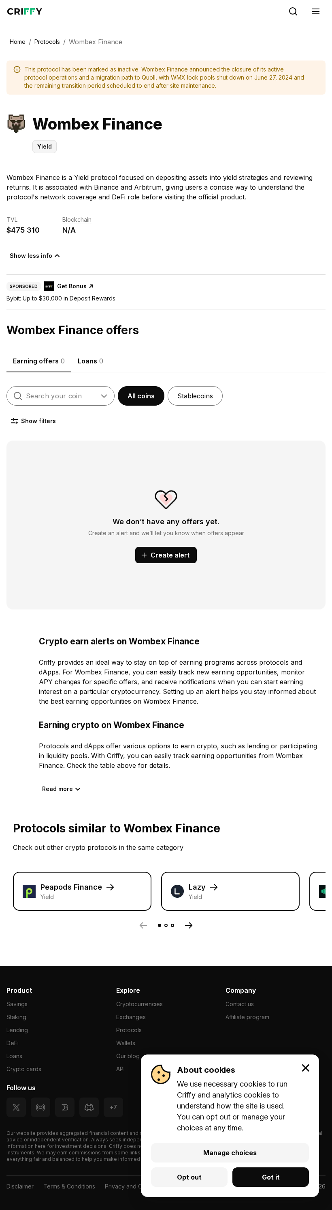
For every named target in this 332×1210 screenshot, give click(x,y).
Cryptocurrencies (139, 1003)
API (120, 1068)
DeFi (12, 1042)
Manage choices (230, 1153)
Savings (17, 1003)
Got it (271, 1177)
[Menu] (316, 11)
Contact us (240, 1003)
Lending (17, 1029)
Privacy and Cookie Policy (140, 1186)
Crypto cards (23, 1068)
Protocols (129, 1029)
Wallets (125, 1042)
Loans (14, 1055)
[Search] (293, 11)
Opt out (189, 1177)
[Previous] (143, 925)
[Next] (189, 925)
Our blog (128, 1055)
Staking (16, 1016)
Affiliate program (247, 1016)
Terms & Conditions (69, 1186)
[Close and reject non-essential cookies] (305, 1067)
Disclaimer (20, 1186)
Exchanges (131, 1016)
